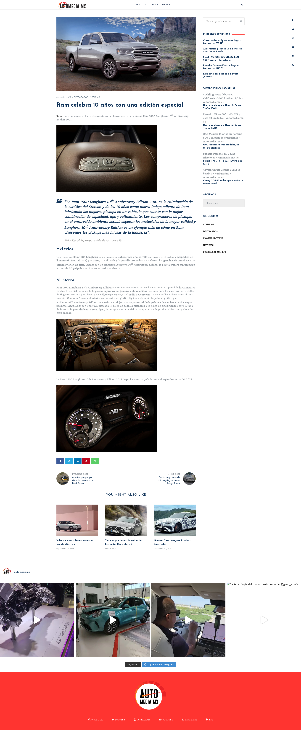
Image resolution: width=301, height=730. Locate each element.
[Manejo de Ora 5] (188, 620)
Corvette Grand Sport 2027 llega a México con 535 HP (222, 42)
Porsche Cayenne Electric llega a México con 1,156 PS (221, 67)
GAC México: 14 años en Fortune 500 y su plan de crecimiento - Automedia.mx (222, 138)
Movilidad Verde (213, 238)
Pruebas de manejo (214, 252)
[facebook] (60, 461)
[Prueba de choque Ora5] (113, 620)
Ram (59, 116)
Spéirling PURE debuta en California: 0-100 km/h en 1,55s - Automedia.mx (223, 98)
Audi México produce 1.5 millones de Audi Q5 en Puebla (222, 50)
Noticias (95, 97)
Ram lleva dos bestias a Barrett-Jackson (221, 75)
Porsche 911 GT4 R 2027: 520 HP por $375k (222, 162)
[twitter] (69, 461)
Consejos (208, 224)
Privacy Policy (161, 5)
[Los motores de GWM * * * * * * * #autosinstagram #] (37, 620)
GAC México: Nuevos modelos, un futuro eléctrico (221, 146)
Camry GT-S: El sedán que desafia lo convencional (223, 182)
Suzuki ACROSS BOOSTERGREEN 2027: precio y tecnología (221, 58)
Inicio (140, 5)
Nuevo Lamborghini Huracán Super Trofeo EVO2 (222, 107)
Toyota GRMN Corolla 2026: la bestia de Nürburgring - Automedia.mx (221, 173)
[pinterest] (86, 461)
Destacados (81, 97)
